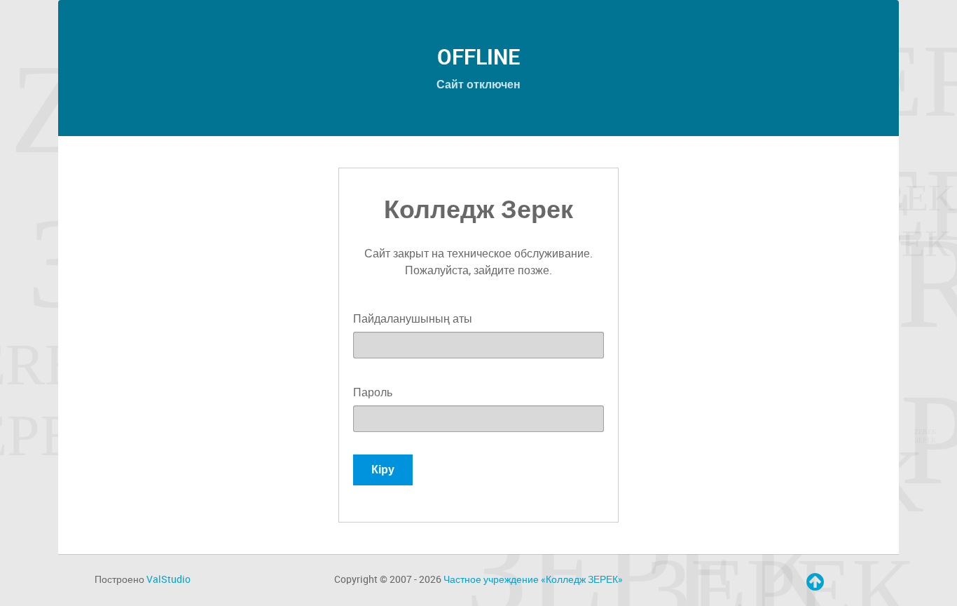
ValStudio (168, 579)
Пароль (372, 392)
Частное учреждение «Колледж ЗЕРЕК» (533, 579)
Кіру (382, 469)
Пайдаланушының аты (412, 318)
